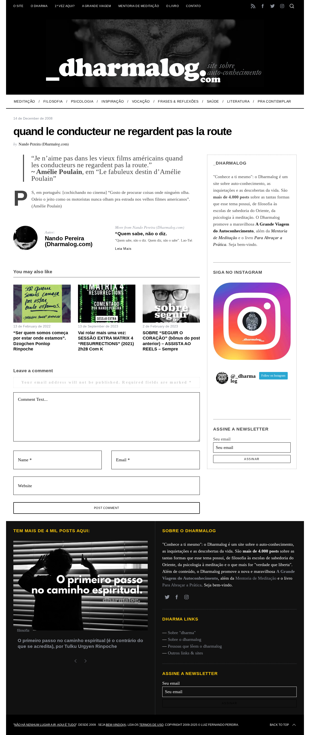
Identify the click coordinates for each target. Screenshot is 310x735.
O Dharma (39, 6)
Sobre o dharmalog (184, 639)
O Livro (172, 6)
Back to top (279, 725)
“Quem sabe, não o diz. (141, 233)
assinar (252, 459)
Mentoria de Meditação (138, 6)
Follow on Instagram (273, 375)
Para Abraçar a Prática (182, 585)
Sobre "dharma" (182, 632)
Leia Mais (123, 248)
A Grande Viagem (96, 6)
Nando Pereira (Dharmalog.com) (44, 143)
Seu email (222, 439)
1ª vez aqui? (65, 6)
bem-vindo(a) (116, 725)
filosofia (23, 630)
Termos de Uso (151, 725)
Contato (193, 6)
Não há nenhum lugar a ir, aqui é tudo (45, 725)
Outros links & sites (185, 653)
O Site (18, 6)
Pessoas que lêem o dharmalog (195, 646)
